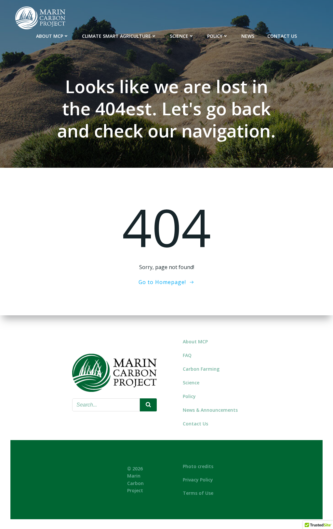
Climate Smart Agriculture (116, 36)
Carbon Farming (201, 369)
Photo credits (198, 466)
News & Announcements (210, 410)
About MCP (49, 36)
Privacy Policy (198, 480)
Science (179, 36)
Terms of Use (198, 493)
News (247, 36)
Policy (214, 36)
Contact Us (282, 36)
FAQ (187, 355)
